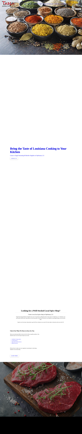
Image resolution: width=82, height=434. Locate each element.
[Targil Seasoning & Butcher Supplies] (8, 4)
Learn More (14, 355)
